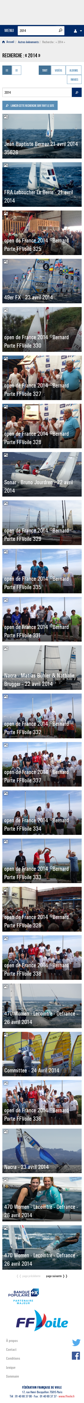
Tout (44, 70)
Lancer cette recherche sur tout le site (32, 106)
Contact (11, 1349)
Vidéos (58, 70)
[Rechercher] (60, 30)
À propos (12, 1340)
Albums (74, 70)
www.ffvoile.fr (67, 1396)
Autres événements (28, 42)
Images (74, 80)
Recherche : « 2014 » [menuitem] (53, 42)
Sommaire (12, 1376)
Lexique (10, 1367)
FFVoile (60, 11)
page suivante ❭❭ (57, 1276)
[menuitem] (76, 31)
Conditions (13, 1358)
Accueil (10, 42)
